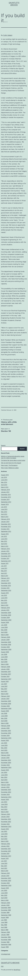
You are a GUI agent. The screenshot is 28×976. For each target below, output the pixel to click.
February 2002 (5, 843)
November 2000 (6, 880)
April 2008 (4, 662)
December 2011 (5, 553)
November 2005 (6, 733)
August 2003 (5, 799)
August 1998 (5, 947)
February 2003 (5, 814)
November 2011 (6, 556)
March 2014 (4, 487)
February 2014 (5, 489)
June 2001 (4, 863)
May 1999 (4, 925)
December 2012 (6, 524)
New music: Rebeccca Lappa (10, 468)
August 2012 (5, 534)
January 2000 (5, 905)
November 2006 (6, 703)
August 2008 (5, 652)
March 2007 (4, 694)
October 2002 (5, 824)
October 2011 (5, 558)
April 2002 (4, 839)
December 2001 (6, 848)
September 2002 (6, 826)
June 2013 (4, 509)
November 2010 (6, 585)
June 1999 (4, 922)
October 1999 (5, 912)
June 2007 (4, 686)
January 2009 (5, 639)
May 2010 (4, 600)
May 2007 (4, 689)
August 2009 (5, 622)
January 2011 (5, 580)
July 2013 (4, 507)
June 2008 (4, 657)
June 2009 (4, 627)
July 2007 (4, 684)
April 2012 (4, 543)
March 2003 (4, 812)
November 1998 (6, 939)
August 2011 (4, 563)
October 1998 (5, 942)
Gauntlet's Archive (10, 963)
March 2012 (4, 546)
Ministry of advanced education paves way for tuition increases (12, 457)
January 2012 (5, 551)
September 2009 (6, 620)
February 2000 (5, 903)
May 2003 (4, 807)
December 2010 (6, 583)
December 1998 (6, 937)
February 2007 (5, 696)
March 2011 (4, 575)
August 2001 (5, 858)
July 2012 (4, 536)
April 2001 (4, 868)
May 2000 (4, 895)
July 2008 (4, 654)
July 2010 (4, 595)
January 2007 (5, 698)
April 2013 (4, 514)
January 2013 (5, 521)
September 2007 (6, 679)
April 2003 (4, 809)
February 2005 (5, 755)
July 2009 (4, 625)
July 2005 (4, 743)
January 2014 (5, 492)
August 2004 (5, 770)
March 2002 (4, 841)
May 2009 (4, 630)
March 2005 (4, 752)
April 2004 (4, 780)
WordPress (17, 969)
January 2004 (5, 787)
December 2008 (6, 642)
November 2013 (6, 497)
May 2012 (4, 541)
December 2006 (6, 701)
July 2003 (4, 802)
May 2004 (4, 777)
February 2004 (5, 784)
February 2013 (5, 519)
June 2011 (4, 568)
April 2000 (4, 898)
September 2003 (6, 797)
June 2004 (4, 775)
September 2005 (6, 738)
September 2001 (6, 856)
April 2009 (4, 632)
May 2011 (4, 571)
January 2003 (5, 816)
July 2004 (4, 772)
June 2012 (4, 539)
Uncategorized (5, 954)
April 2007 (4, 691)
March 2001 (4, 871)
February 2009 (5, 637)
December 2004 (6, 760)
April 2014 (4, 485)
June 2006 (4, 716)
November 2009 (6, 615)
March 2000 (4, 900)
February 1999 (5, 932)
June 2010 (4, 598)
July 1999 (4, 920)
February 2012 (5, 548)
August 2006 (5, 711)
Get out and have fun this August (11, 463)
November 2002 (6, 821)
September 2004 (6, 767)
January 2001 (5, 875)
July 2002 (4, 831)
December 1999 (6, 907)
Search (3, 445)
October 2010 (5, 588)
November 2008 (6, 644)
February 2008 (5, 666)
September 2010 (6, 590)
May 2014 (4, 482)
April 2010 (4, 603)
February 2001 (5, 873)
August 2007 (5, 681)
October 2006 (5, 706)
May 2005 (4, 748)
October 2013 (5, 499)
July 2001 (4, 861)
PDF (2, 966)
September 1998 (6, 944)
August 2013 (5, 504)
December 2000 (6, 878)
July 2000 (4, 890)
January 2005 (5, 757)
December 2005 (6, 730)
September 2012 (6, 531)
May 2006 (4, 718)
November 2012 (6, 526)
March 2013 (4, 516)
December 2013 (6, 494)
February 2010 (5, 607)
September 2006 (6, 708)
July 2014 (4, 477)
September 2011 (6, 561)
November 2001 (6, 851)
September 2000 (6, 885)
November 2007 (6, 674)
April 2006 (4, 721)
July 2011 (4, 566)
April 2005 (4, 750)
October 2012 (5, 529)
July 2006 (4, 713)
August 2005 (5, 740)
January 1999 (5, 934)
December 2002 (6, 819)
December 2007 (6, 671)
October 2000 (5, 883)
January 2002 (5, 846)
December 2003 (6, 789)
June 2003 (4, 804)
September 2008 (6, 649)
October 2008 (5, 647)
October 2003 (5, 794)
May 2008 (4, 659)
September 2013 (6, 502)
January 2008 (5, 669)
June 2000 (4, 893)
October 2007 (5, 676)
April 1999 (4, 927)
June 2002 (4, 834)
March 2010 (4, 605)
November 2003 (6, 792)
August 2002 (5, 829)
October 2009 (5, 617)
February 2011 (5, 578)
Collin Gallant (7, 35)
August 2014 (5, 475)
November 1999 (6, 910)
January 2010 (5, 610)
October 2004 (5, 765)
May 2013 (4, 512)
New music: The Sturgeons (9, 465)
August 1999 (5, 917)
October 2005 (5, 735)
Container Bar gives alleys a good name (13, 460)
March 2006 (4, 723)
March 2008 (4, 664)
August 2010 (5, 593)
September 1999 (6, 915)
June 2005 (4, 745)
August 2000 (5, 888)
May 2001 (4, 866)
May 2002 (4, 836)
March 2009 (4, 634)
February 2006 (5, 725)
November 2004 (6, 762)
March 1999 (4, 930)
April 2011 (4, 573)
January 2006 (5, 728)
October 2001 (5, 853)
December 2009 (6, 612)
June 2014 (4, 480)
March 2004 (5, 782)
